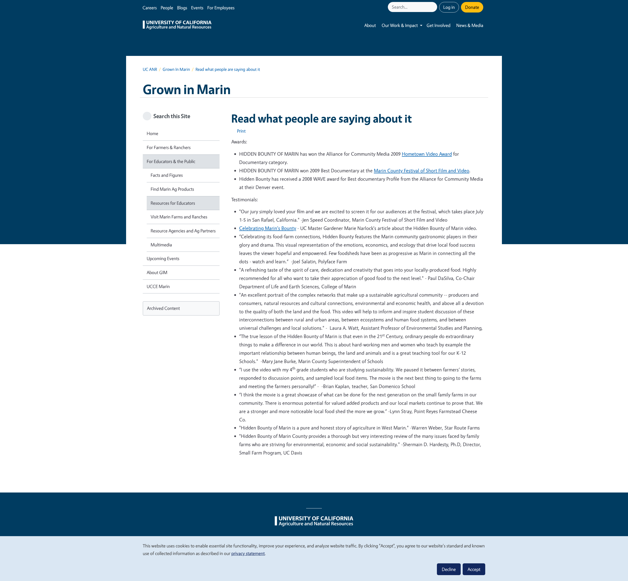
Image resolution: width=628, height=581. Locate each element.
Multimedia (161, 245)
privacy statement (248, 553)
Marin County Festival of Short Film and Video (421, 170)
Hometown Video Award (427, 154)
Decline (449, 569)
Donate (472, 7)
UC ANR (150, 69)
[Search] (434, 7)
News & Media (469, 25)
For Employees (221, 8)
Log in (449, 7)
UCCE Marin (158, 286)
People (167, 8)
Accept (474, 569)
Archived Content (163, 308)
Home (152, 133)
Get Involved (438, 25)
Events (197, 8)
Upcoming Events (163, 258)
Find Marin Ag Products (172, 189)
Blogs (182, 8)
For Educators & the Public (171, 161)
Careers (150, 8)
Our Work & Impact (400, 25)
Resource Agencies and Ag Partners (183, 231)
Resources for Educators (173, 203)
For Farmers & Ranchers (169, 147)
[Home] (177, 25)
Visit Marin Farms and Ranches (179, 217)
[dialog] (314, 558)
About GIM (157, 272)
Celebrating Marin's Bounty (267, 228)
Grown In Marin (176, 69)
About (370, 25)
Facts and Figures (167, 175)
